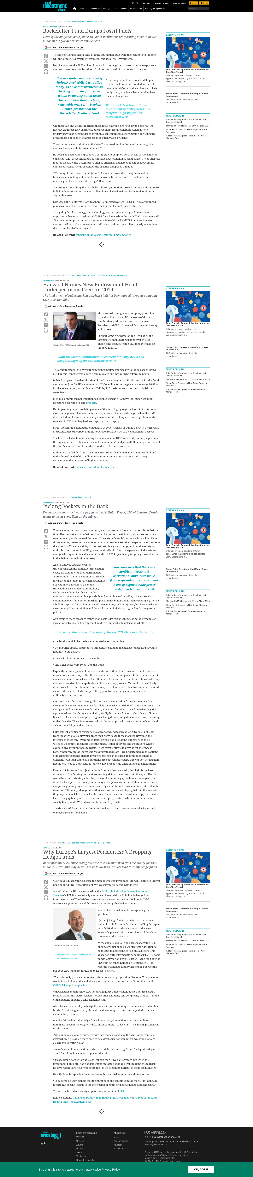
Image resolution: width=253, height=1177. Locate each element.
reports (91, 402)
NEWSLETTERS (178, 3)
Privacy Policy (111, 1169)
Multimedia (135, 8)
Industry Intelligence (153, 8)
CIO (121, 1091)
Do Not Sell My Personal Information (162, 1161)
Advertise (118, 1144)
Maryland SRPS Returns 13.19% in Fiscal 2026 (188, 126)
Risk (45, 848)
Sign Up (205, 3)
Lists (115, 8)
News (82, 8)
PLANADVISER (156, 1137)
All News (80, 1141)
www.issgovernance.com (156, 1144)
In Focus (93, 8)
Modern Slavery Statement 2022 (160, 1158)
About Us (146, 3)
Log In (193, 3)
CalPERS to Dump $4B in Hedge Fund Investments (102, 1097)
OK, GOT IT (201, 1169)
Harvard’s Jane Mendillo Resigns (94, 467)
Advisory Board (161, 3)
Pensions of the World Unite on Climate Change (103, 234)
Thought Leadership (85, 1160)
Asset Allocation (50, 27)
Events (124, 8)
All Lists (79, 1148)
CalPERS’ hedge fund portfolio (70, 985)
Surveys (106, 8)
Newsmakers (48, 280)
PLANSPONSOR (172, 1137)
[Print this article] (46, 71)
